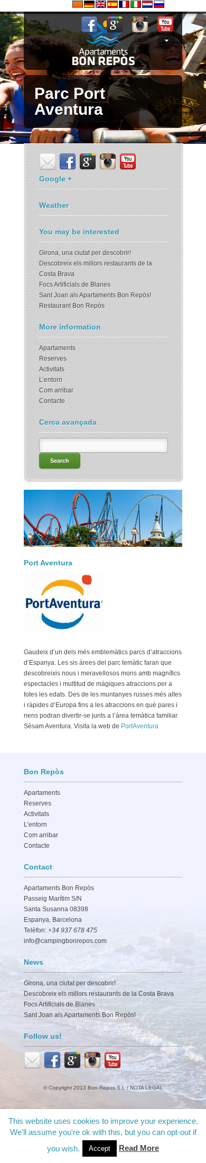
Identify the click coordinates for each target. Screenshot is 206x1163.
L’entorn (50, 379)
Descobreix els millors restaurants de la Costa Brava (99, 993)
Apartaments (57, 348)
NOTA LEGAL (146, 1088)
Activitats (51, 369)
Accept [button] (99, 1148)
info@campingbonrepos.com (65, 941)
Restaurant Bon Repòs (72, 305)
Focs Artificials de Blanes (74, 284)
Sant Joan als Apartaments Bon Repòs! (95, 295)
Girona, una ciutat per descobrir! (85, 253)
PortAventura (139, 726)
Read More (139, 1147)
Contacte (52, 401)
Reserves (53, 358)
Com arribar (56, 390)
